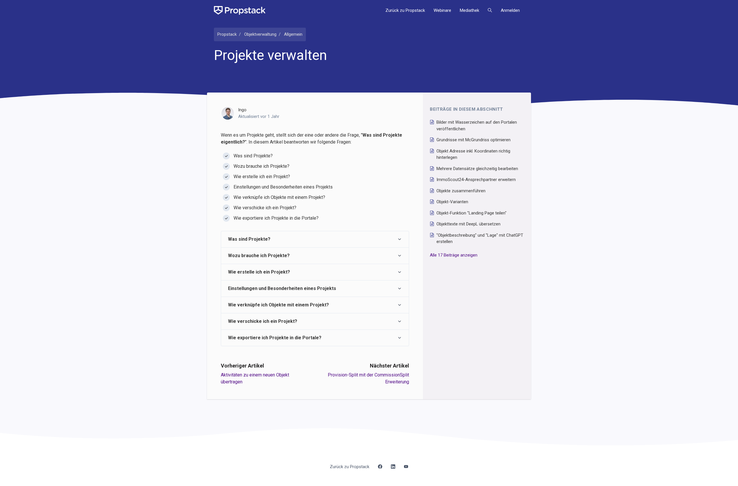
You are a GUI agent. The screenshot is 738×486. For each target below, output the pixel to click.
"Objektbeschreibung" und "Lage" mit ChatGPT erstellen (479, 238)
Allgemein (293, 34)
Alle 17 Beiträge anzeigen (453, 255)
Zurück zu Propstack (405, 10)
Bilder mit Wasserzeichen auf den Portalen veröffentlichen (476, 125)
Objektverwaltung (260, 34)
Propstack (227, 34)
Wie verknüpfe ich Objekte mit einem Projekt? (278, 305)
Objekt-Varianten (452, 201)
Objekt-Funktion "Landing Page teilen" (471, 213)
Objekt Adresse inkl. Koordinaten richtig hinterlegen (473, 154)
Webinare (442, 10)
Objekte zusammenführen (460, 190)
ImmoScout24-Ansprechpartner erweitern (476, 179)
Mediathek (469, 10)
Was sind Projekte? (249, 239)
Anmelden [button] (510, 10)
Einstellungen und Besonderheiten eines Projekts (282, 288)
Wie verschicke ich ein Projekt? (262, 321)
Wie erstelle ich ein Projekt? (259, 272)
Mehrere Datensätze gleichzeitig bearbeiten (477, 168)
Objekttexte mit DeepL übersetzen (468, 224)
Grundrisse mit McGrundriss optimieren (473, 139)
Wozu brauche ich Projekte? (259, 255)
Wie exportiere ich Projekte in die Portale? (274, 337)
